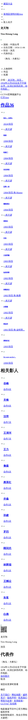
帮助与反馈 (6, 700)
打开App (5, 97)
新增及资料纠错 (13, 14)
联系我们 (22, 697)
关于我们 (5, 694)
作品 (7, 104)
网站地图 (16, 694)
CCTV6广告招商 (9, 703)
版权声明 (11, 697)
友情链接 (18, 700)
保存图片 (5, 676)
